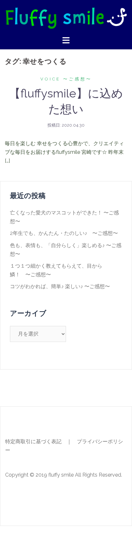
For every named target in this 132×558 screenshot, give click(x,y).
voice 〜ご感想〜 (66, 79)
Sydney (110, 536)
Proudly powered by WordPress (42, 536)
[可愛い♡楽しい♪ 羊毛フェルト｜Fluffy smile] (66, 17)
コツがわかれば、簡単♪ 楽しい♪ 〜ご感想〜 (60, 286)
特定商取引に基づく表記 (33, 441)
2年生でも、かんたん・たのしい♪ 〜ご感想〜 (64, 233)
